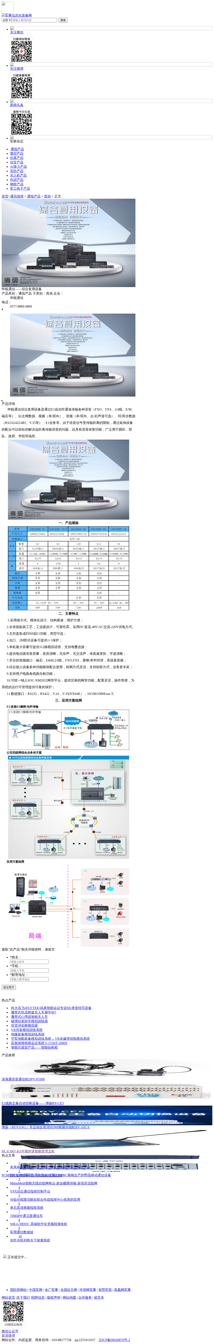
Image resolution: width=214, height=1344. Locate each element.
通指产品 (34, 196)
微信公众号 (10, 1331)
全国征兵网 (68, 1290)
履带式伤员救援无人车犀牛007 (33, 1012)
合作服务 (85, 1297)
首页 (5, 196)
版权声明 (53, 1297)
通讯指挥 (17, 196)
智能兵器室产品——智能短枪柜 (34, 1047)
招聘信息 (38, 1297)
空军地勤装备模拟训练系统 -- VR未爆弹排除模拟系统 (50, 1038)
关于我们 (23, 1297)
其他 (47, 196)
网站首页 (8, 1297)
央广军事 (51, 1290)
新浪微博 (8, 1335)
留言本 (99, 1297)
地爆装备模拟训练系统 (28, 1034)
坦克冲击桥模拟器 (24, 1025)
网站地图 (69, 1297)
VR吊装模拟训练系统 (27, 1030)
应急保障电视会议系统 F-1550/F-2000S (39, 1043)
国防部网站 (18, 1290)
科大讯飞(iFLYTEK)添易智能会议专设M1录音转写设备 (51, 1008)
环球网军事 (87, 1290)
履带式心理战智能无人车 (29, 1016)
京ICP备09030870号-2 (114, 1340)
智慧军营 (105, 1290)
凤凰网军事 (122, 1290)
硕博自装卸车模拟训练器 (29, 1021)
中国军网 (35, 1290)
